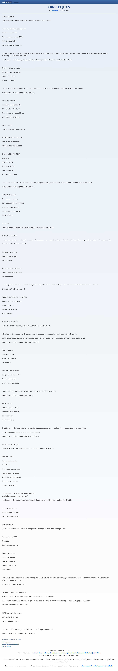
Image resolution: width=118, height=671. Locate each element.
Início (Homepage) (6, 642)
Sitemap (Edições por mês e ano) (10, 644)
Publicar (16, 2)
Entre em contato (6, 646)
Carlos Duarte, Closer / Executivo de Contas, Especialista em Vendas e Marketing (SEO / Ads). (67, 653)
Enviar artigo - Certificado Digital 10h (11, 639)
